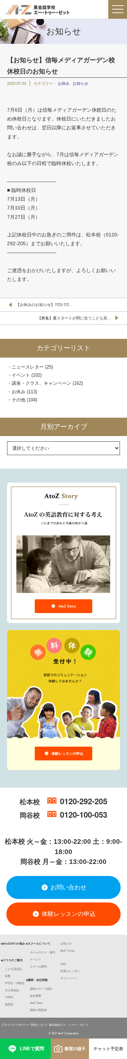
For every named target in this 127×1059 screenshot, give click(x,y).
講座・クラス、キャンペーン (41, 383)
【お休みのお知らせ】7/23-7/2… (44, 304)
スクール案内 (38, 966)
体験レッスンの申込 (66, 753)
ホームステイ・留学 (42, 952)
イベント (21, 375)
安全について (39, 1024)
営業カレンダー (70, 971)
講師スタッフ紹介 (41, 988)
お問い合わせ (67, 887)
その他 (18, 399)
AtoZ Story (66, 606)
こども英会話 (13, 969)
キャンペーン (68, 978)
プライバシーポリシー (15, 1024)
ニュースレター (28, 367)
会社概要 (35, 996)
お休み (63, 83)
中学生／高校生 (15, 983)
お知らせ (80, 83)
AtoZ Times (67, 950)
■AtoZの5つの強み (13, 943)
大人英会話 (12, 990)
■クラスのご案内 (12, 960)
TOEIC (9, 997)
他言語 (9, 1004)
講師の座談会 (38, 1010)
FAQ (63, 964)
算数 (8, 976)
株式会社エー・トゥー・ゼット (69, 1024)
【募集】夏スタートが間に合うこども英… (74, 318)
